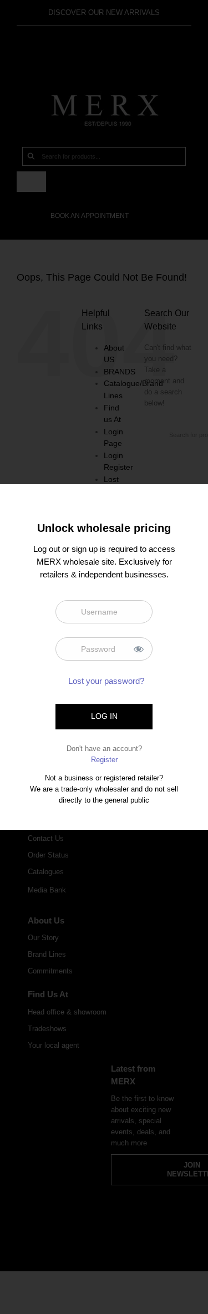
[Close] (190, 500)
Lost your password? (106, 681)
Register (104, 759)
